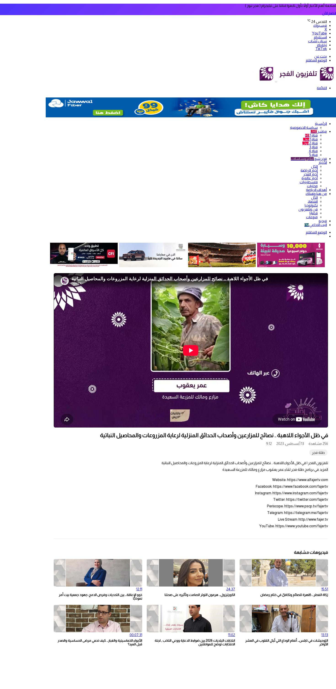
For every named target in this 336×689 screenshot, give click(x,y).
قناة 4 (313, 151)
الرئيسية (321, 124)
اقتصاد (313, 201)
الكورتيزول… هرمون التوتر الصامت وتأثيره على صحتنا (200, 595)
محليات (312, 186)
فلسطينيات (309, 182)
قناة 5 (313, 155)
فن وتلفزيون (308, 209)
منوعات (312, 217)
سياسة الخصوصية (304, 127)
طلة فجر (318, 453)
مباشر (319, 131)
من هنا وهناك (316, 194)
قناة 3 (313, 147)
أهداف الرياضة (316, 190)
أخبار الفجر (310, 174)
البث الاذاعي (315, 225)
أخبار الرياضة (309, 170)
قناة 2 (310, 143)
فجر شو (309, 159)
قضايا (313, 213)
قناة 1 (311, 135)
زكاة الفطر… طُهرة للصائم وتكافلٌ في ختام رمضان (294, 595)
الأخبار (322, 162)
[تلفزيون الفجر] (276, 80)
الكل (314, 166)
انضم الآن (329, 13)
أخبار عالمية (309, 178)
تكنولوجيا (311, 205)
